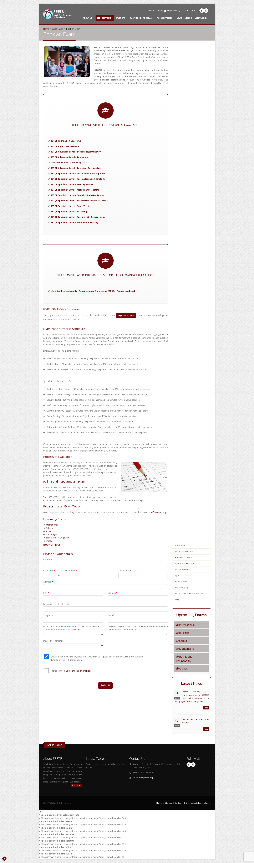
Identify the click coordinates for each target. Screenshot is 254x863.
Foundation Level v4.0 (184, 557)
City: (46, 592)
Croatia (49, 540)
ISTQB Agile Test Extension (65, 146)
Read (206, 708)
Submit (105, 685)
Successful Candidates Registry (189, 593)
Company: (48, 559)
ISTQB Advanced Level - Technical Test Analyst (76, 168)
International (52, 524)
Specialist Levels (182, 575)
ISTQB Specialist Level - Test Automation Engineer (78, 173)
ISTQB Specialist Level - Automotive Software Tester (79, 200)
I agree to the (71, 670)
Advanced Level (182, 569)
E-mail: (112, 615)
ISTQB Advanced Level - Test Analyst (70, 157)
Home (151, 10)
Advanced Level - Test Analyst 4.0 (69, 162)
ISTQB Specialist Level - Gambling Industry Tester (77, 195)
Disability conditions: (53, 640)
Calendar (121, 18)
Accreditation (164, 18)
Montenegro (51, 534)
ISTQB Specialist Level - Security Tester (72, 184)
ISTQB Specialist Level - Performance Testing (75, 189)
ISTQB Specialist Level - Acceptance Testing (74, 222)
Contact (160, 10)
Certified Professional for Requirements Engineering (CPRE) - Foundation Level (93, 291)
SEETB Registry (181, 587)
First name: (71, 570)
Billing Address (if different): (56, 604)
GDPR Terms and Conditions (77, 670)
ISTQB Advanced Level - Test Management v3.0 (76, 151)
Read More (76, 785)
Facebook (201, 10)
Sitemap (168, 803)
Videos (188, 18)
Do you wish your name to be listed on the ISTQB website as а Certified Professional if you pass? (138, 628)
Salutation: (49, 570)
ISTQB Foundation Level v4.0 (66, 140)
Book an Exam (181, 581)
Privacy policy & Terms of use (197, 803)
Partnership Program (141, 18)
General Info (180, 545)
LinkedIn (206, 10)
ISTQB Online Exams (184, 551)
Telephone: (49, 615)
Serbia (48, 531)
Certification (104, 18)
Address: (48, 581)
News (179, 18)
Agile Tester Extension (185, 563)
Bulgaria (49, 528)
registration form (126, 315)
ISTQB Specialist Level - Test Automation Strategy (78, 178)
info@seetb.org (173, 10)
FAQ (177, 599)
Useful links (201, 18)
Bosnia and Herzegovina (57, 537)
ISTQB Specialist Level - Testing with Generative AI (78, 217)
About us (88, 18)
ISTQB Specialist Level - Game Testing (71, 206)
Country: (112, 592)
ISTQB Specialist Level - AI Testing (69, 211)
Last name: (124, 570)
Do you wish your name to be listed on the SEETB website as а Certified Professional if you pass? (72, 628)
